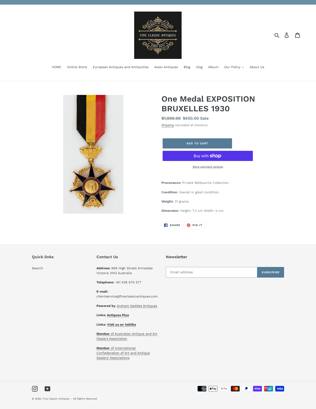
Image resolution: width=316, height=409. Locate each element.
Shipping (167, 125)
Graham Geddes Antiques (137, 306)
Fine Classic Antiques (56, 398)
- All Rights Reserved (84, 398)
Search (37, 268)
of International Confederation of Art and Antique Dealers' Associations (123, 353)
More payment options (208, 166)
